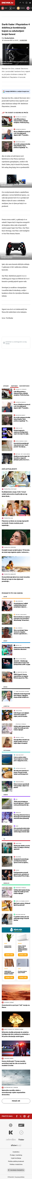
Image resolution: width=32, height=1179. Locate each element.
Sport (14, 8)
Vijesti (6, 8)
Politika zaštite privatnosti (16, 1161)
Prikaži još (16, 1101)
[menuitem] (26, 2)
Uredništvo (16, 1152)
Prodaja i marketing (16, 1155)
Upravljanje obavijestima (17, 1170)
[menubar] (26, 3)
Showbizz (22, 8)
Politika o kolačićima (16, 1164)
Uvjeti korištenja (16, 1158)
